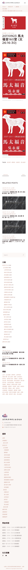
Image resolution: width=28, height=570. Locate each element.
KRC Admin (11, 33)
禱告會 (17, 388)
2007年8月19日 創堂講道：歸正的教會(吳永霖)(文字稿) (13, 353)
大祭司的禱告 (7, 290)
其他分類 (9, 190)
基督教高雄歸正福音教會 (6, 100)
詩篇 (22, 392)
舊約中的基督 (7, 329)
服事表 (10, 386)
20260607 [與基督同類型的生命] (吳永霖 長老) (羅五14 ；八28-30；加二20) (13, 241)
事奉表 (13, 375)
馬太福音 (4, 9)
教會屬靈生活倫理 (8, 297)
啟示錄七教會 (7, 285)
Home (4, 6)
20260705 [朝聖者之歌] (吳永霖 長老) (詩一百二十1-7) (13, 216)
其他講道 (6, 275)
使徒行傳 (6, 272)
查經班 (17, 6)
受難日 (16, 378)
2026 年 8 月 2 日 (6, 188)
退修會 (5, 339)
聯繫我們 (4, 517)
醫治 (15, 394)
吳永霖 (8, 162)
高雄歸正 (4, 440)
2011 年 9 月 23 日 (3, 23)
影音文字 (10, 6)
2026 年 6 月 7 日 (6, 236)
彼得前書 (6, 324)
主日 (3, 375)
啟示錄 (22, 380)
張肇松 (4, 384)
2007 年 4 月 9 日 (6, 362)
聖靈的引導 (7, 304)
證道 (3, 394)
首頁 (3, 438)
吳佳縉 (20, 378)
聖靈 (19, 390)
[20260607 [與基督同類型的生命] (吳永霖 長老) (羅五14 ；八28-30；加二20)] (14, 227)
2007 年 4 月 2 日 (6, 356)
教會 (19, 384)
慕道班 (13, 162)
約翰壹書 (6, 299)
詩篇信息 (6, 332)
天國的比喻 (7, 292)
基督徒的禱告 (7, 287)
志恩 (13, 188)
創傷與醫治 (7, 277)
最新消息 (4, 342)
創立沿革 (5, 443)
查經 (18, 386)
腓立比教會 (7, 307)
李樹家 (14, 386)
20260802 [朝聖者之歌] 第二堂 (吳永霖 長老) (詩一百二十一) (13, 192)
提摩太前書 (7, 295)
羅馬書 (5, 302)
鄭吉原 (11, 394)
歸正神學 (4, 388)
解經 (18, 392)
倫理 (15, 376)
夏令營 (4, 382)
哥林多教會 (7, 282)
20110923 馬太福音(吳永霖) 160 (17, 100)
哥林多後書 (7, 280)
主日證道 (4, 190)
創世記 (5, 322)
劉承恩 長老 (10, 378)
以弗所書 (6, 270)
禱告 (14, 388)
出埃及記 (6, 319)
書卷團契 (5, 312)
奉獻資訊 (4, 512)
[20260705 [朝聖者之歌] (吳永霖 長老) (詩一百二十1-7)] (14, 203)
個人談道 (6, 317)
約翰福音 (6, 327)
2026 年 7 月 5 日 (6, 212)
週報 (7, 394)
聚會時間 (4, 514)
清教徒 (10, 388)
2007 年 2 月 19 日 (6, 350)
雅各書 (5, 334)
